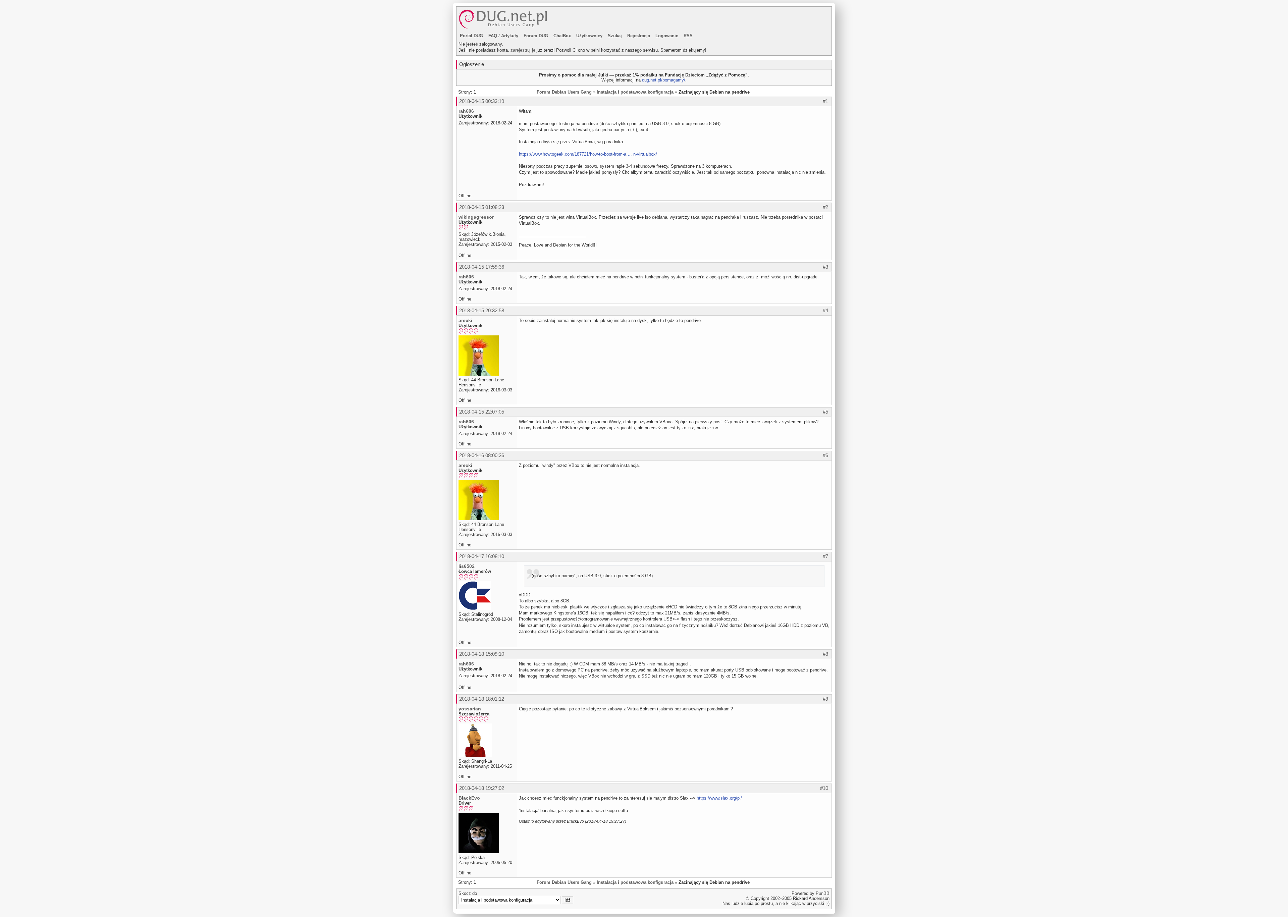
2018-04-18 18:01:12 (481, 699)
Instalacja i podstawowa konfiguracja (635, 92)
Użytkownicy (589, 35)
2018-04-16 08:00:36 (481, 455)
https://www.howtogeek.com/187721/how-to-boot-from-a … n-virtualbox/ (588, 154)
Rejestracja (638, 35)
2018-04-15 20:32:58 (481, 310)
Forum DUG (536, 35)
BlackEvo (469, 798)
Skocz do (468, 893)
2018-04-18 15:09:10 (481, 654)
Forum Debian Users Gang (564, 92)
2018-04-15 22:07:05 (481, 412)
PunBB (822, 893)
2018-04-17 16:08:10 (481, 556)
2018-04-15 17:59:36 (481, 267)
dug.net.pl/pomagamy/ (663, 80)
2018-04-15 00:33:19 (481, 101)
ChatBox (562, 35)
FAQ (492, 35)
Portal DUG (471, 35)
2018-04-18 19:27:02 (481, 788)
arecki (465, 320)
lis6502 (467, 566)
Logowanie (666, 35)
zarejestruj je (523, 50)
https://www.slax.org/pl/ (719, 798)
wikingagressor (476, 217)
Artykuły (509, 35)
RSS (688, 35)
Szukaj (615, 35)
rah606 (466, 111)
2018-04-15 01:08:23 (481, 207)
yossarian (470, 708)
